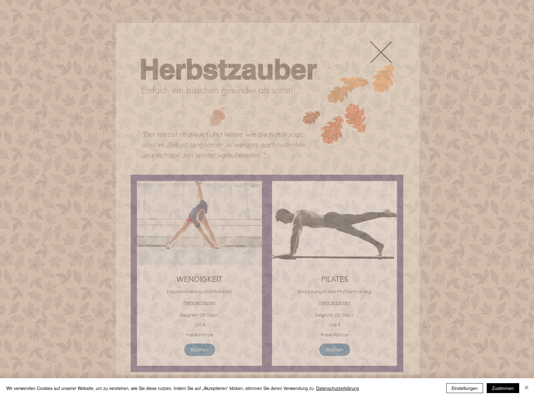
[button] (381, 52)
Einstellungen (464, 388)
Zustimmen (503, 388)
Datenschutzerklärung (337, 388)
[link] (199, 279)
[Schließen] (526, 388)
